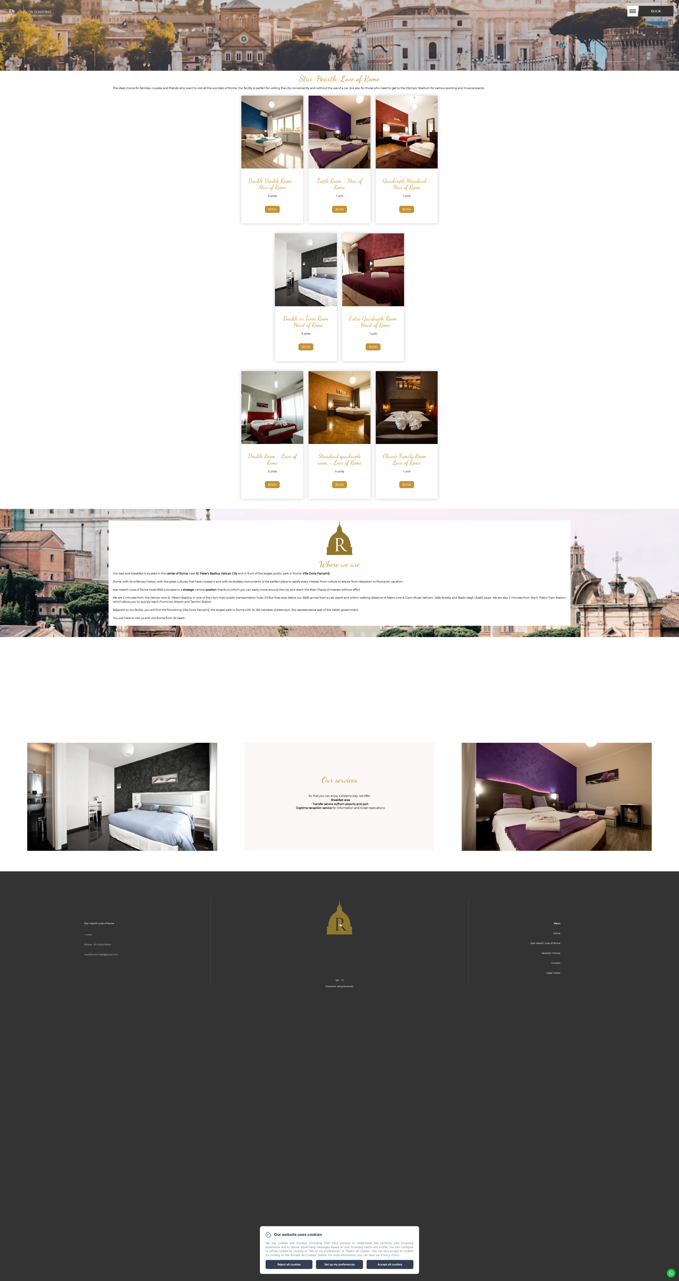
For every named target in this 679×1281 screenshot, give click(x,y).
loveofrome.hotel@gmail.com (101, 954)
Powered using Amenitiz (339, 986)
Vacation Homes (551, 953)
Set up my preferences (339, 1264)
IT (343, 980)
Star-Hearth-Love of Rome (545, 943)
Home (556, 933)
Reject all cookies (289, 1264)
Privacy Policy (390, 1255)
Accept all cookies (390, 1264)
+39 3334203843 (39, 12)
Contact (555, 963)
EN (337, 980)
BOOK (272, 209)
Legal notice (553, 972)
